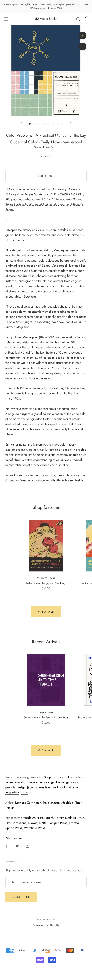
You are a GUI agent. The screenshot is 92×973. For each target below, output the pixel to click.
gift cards (72, 782)
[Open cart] (86, 18)
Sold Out (46, 176)
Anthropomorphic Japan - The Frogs (46, 583)
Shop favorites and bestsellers (63, 777)
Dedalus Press (74, 817)
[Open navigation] (6, 18)
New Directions (15, 823)
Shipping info (15, 838)
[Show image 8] (62, 124)
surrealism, (43, 787)
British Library (54, 817)
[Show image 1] (30, 124)
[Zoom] (82, 35)
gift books (57, 782)
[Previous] (21, 123)
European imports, (38, 782)
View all (46, 612)
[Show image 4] (44, 124)
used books (59, 787)
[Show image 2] (34, 124)
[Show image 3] (39, 124)
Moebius (67, 802)
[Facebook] (6, 845)
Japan (30, 787)
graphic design (15, 787)
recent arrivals (14, 782)
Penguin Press (57, 823)
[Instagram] (27, 845)
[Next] (70, 123)
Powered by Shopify (46, 925)
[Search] (78, 19)
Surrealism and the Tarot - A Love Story (46, 717)
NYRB (43, 823)
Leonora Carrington (28, 802)
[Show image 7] (58, 124)
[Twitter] (17, 845)
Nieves (32, 823)
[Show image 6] (53, 124)
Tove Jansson (51, 802)
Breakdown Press (32, 817)
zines (24, 792)
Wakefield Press (34, 828)
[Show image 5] (48, 124)
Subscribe (21, 897)
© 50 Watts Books (46, 919)
